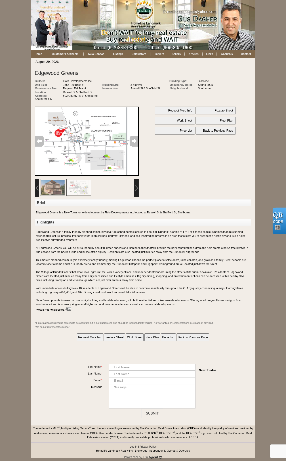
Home (38, 54)
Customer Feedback (65, 54)
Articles (194, 54)
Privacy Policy (147, 446)
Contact (246, 54)
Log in (133, 446)
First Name (94, 366)
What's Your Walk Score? (51, 309)
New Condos (96, 54)
